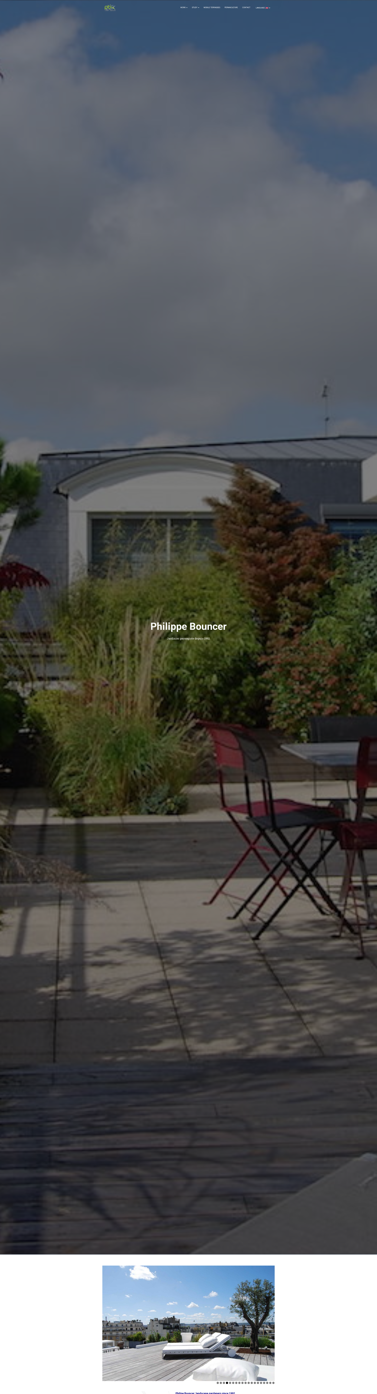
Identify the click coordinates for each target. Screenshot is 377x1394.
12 (252, 1382)
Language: (260, 8)
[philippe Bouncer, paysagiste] (110, 7)
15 (261, 1382)
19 (273, 1382)
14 (258, 1382)
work (183, 7)
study (195, 7)
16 (264, 1382)
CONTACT (246, 7)
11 (249, 1382)
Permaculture (231, 7)
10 (245, 1382)
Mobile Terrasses (212, 7)
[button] (186, 7)
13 (255, 1382)
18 (270, 1382)
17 (267, 1382)
